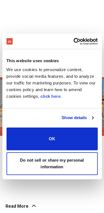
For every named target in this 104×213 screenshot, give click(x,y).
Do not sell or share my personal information (52, 163)
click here (50, 96)
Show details (74, 117)
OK (52, 138)
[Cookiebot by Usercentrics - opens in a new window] (74, 41)
